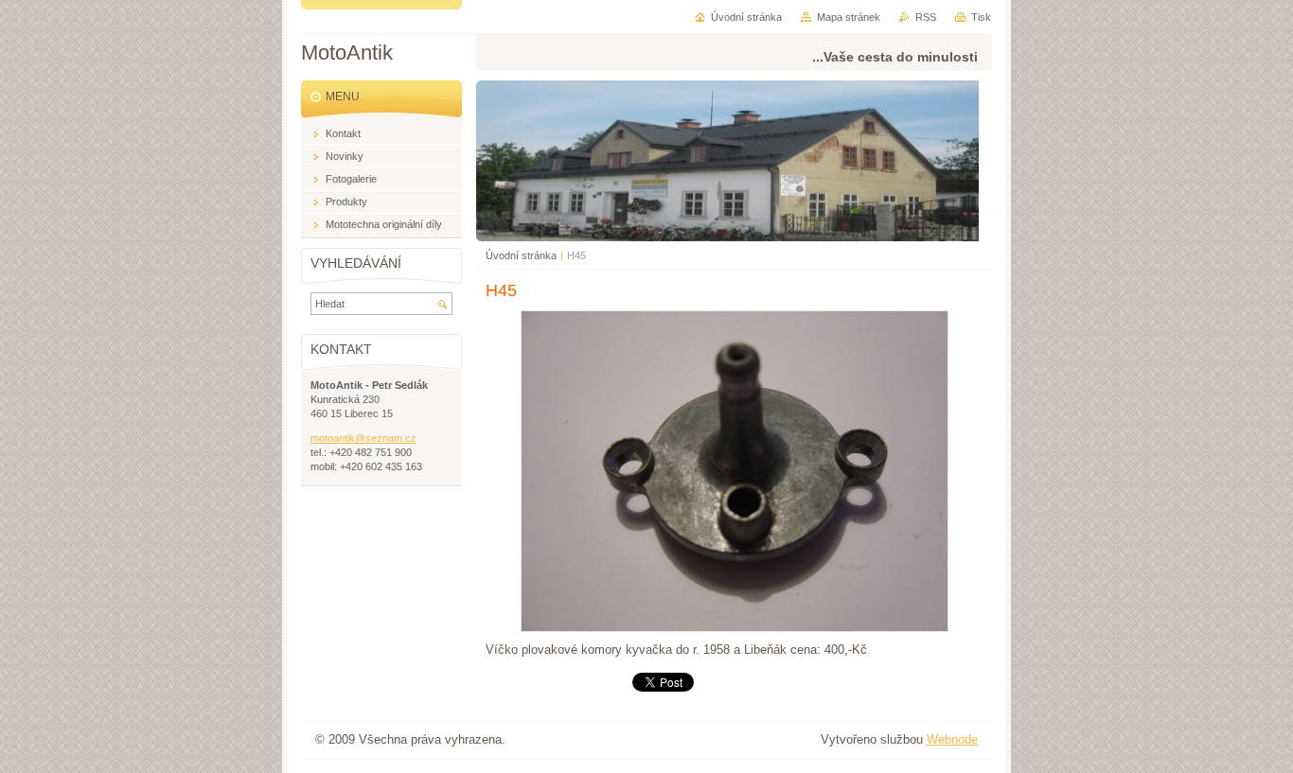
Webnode (952, 739)
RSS (925, 17)
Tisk (981, 17)
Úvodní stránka (521, 255)
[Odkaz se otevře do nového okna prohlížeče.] (734, 628)
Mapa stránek (848, 17)
